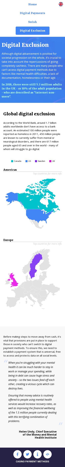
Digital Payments (32, 13)
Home (32, 4)
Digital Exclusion (32, 30)
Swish (32, 22)
